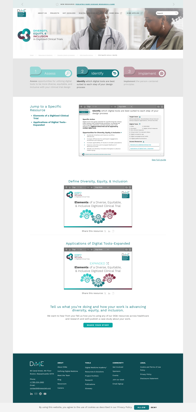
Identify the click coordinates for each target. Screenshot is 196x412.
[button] (22, 4)
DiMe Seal (114, 13)
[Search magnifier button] (176, 13)
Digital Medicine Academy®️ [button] (92, 13)
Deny (154, 407)
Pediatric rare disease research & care (95, 4)
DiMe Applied (133, 13)
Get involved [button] (69, 13)
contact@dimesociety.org (40, 388)
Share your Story (98, 325)
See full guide (159, 160)
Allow (142, 407)
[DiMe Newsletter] (35, 393)
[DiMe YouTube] (45, 393)
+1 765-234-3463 (37, 382)
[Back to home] (21, 13)
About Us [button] (42, 13)
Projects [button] (54, 13)
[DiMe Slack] (40, 393)
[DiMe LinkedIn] (31, 393)
